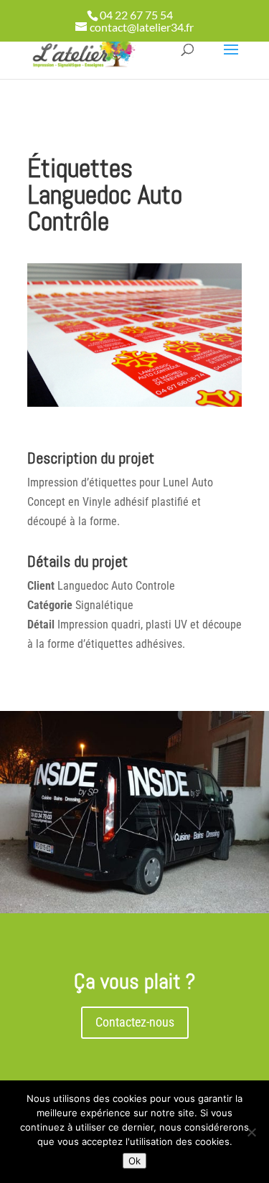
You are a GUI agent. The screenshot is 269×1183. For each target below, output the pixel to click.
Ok (134, 1160)
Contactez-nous (134, 1021)
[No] (251, 1132)
